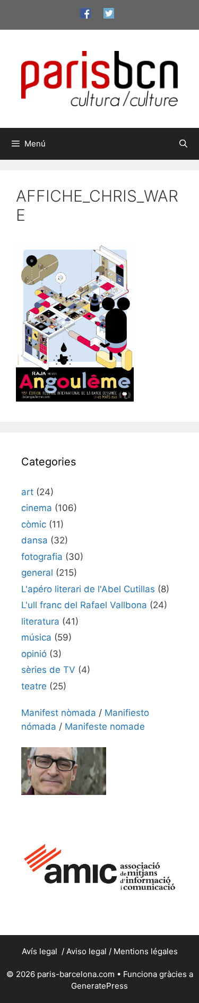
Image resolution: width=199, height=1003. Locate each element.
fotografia (42, 556)
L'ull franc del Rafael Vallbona (84, 605)
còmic (33, 524)
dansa (34, 540)
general (37, 572)
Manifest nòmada (58, 712)
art (27, 492)
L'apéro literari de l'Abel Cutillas (88, 589)
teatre (34, 686)
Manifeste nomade (105, 726)
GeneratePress (99, 986)
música (36, 637)
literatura (40, 621)
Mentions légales (146, 951)
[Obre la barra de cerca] (183, 144)
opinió (34, 654)
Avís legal (40, 951)
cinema (36, 508)
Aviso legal (86, 951)
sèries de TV (48, 669)
